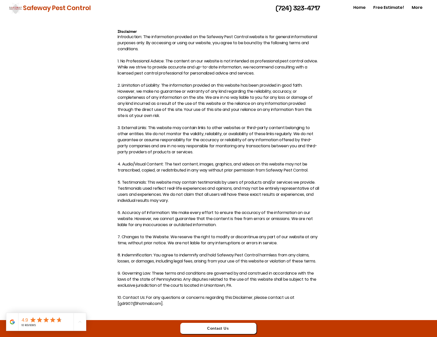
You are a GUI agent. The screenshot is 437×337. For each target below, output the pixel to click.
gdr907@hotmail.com (140, 303)
